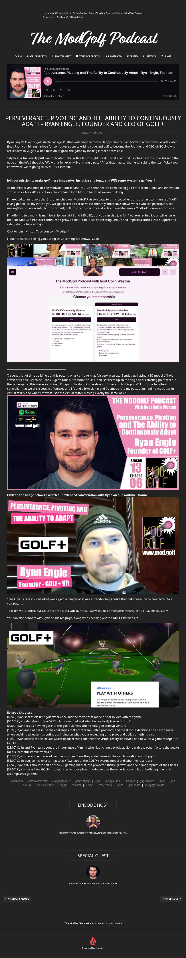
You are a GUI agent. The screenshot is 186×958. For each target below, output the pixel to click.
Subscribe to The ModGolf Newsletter (63, 17)
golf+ (120, 785)
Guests (76, 13)
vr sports (76, 785)
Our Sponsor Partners (113, 13)
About (52, 13)
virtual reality (105, 785)
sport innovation (45, 785)
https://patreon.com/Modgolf (48, 231)
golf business (147, 781)
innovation (17, 781)
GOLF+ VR (120, 618)
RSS (20, 56)
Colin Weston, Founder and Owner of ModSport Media (93, 833)
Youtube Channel (136, 495)
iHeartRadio (115, 56)
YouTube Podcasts (89, 56)
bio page (66, 618)
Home (46, 13)
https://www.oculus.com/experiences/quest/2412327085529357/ (124, 611)
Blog (98, 13)
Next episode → (172, 898)
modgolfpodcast (61, 781)
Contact (84, 13)
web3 (162, 781)
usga (97, 781)
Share (168, 56)
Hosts (69, 13)
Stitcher (151, 56)
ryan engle (134, 785)
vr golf (63, 785)
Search (92, 13)
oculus (89, 785)
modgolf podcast (154, 785)
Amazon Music (63, 56)
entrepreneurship (37, 781)
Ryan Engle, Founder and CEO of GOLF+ (93, 883)
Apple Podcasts (37, 56)
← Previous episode (17, 898)
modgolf (130, 781)
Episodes (61, 13)
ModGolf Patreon (134, 13)
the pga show (113, 781)
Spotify (134, 56)
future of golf (83, 781)
